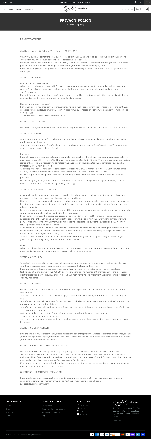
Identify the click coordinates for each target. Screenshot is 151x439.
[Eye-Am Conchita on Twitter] (6, 2)
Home (5, 9)
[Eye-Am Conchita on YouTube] (11, 2)
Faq (131, 9)
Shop (11, 9)
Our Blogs (125, 9)
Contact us (28, 9)
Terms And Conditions (51, 412)
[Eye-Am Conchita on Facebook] (3, 2)
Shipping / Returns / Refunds (53, 409)
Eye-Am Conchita (20, 435)
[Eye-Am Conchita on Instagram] (9, 2)
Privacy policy (47, 406)
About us (20, 9)
